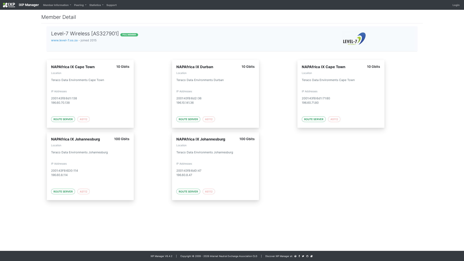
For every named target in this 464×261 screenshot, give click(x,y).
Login (456, 5)
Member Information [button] (56, 5)
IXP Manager (28, 5)
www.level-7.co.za (64, 40)
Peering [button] (79, 5)
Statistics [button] (95, 5)
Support (111, 5)
